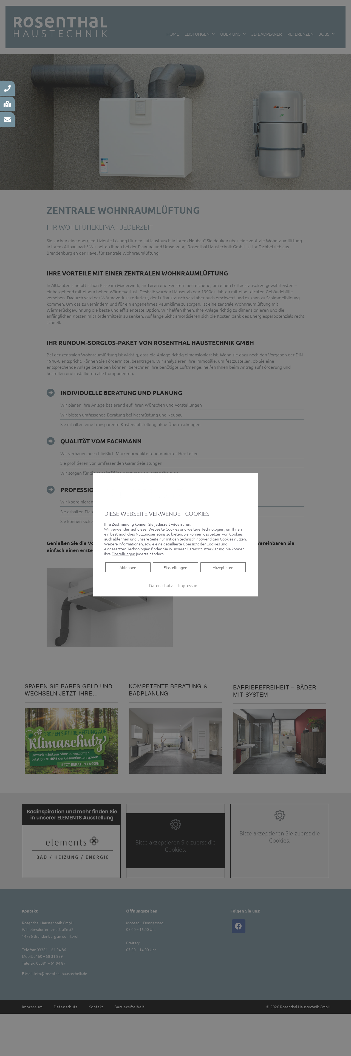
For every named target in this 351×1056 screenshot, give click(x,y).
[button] (7, 88)
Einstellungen (175, 567)
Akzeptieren (223, 567)
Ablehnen (127, 567)
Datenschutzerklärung (205, 548)
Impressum (188, 585)
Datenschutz (161, 585)
